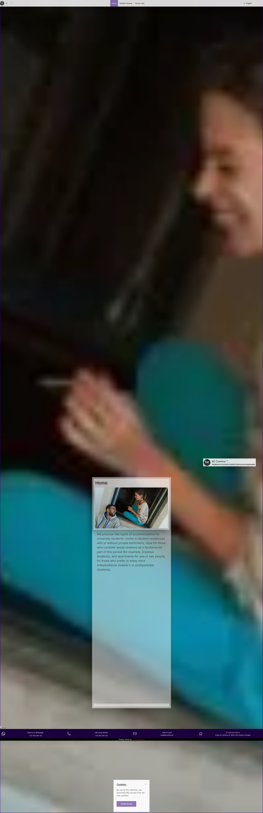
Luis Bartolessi (139, 739)
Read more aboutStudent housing (114, 624)
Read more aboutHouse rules (131, 688)
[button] (6, 3)
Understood (126, 804)
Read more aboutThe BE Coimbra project (149, 624)
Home (114, 3)
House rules (139, 3)
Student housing (125, 3)
